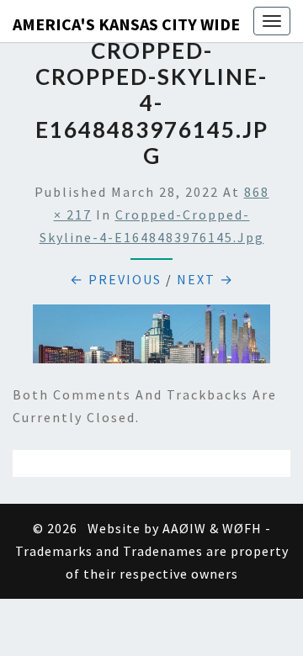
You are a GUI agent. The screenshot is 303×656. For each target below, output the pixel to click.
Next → (205, 279)
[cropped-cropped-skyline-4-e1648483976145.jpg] (151, 339)
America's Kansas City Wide (126, 23)
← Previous (116, 279)
